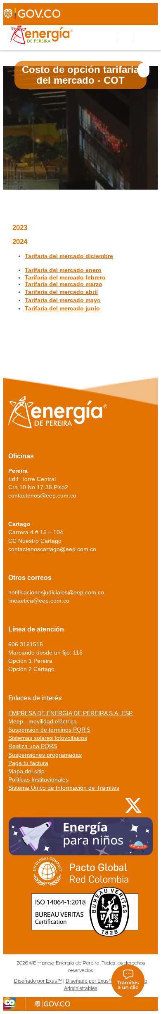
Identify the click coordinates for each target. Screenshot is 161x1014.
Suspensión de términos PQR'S (49, 729)
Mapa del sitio (26, 771)
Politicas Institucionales (38, 779)
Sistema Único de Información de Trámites (63, 787)
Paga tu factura (28, 763)
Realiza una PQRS (32, 746)
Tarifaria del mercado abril (61, 292)
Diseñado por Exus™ (38, 981)
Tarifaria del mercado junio (62, 308)
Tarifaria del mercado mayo (63, 300)
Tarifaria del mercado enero (63, 270)
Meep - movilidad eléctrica (42, 721)
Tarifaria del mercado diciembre (69, 256)
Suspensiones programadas (45, 754)
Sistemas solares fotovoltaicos (47, 738)
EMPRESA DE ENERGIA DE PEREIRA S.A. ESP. (70, 713)
